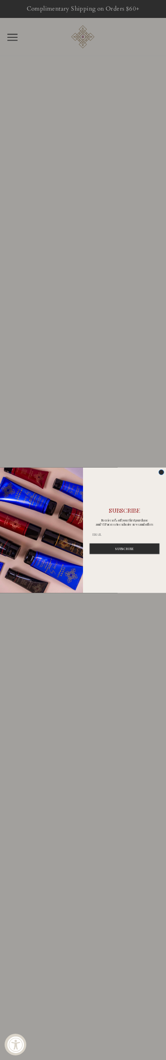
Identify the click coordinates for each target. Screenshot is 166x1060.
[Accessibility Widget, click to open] (15, 1044)
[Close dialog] (161, 472)
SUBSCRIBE (124, 548)
